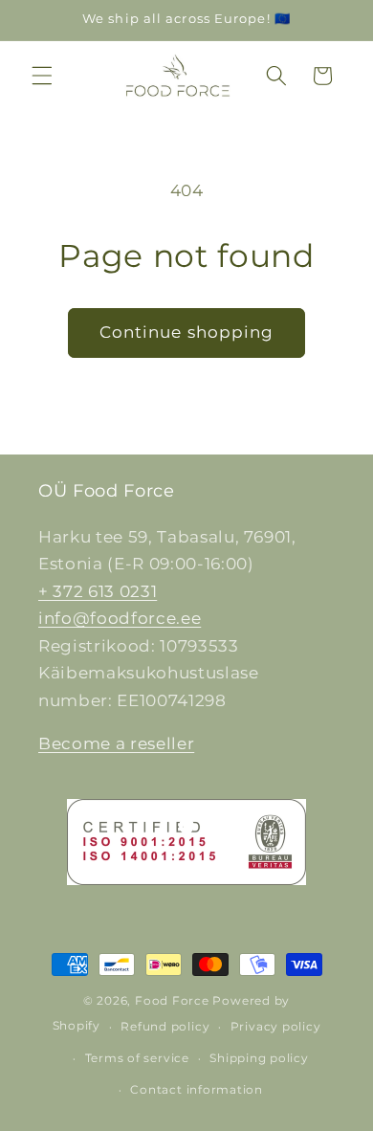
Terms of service (137, 1058)
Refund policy (165, 1026)
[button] (42, 76)
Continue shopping (186, 332)
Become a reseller (116, 743)
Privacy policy (275, 1026)
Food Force (172, 1000)
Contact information (196, 1089)
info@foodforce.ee (119, 618)
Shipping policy (259, 1058)
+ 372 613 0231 (97, 591)
